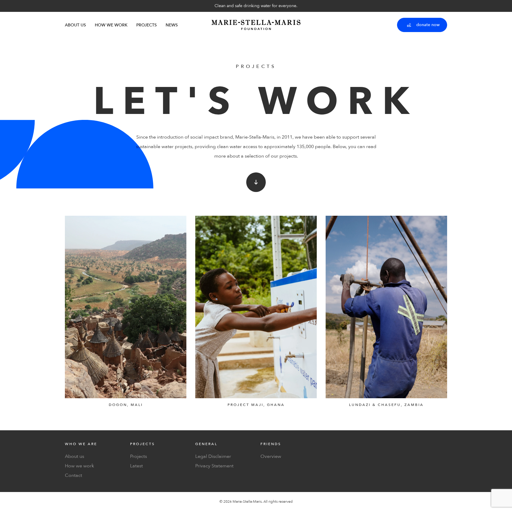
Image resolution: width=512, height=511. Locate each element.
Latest (136, 466)
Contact (73, 475)
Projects (146, 25)
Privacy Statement (214, 466)
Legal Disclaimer (213, 456)
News (172, 25)
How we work (111, 25)
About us (75, 25)
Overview (270, 456)
